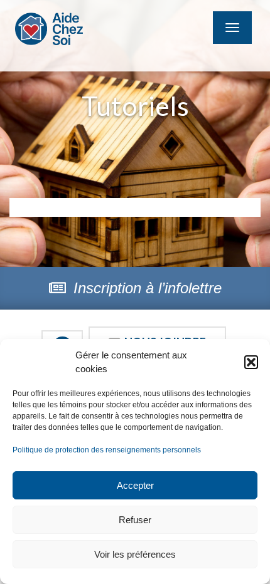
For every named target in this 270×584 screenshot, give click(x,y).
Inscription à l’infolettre (145, 287)
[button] (251, 362)
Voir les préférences (135, 554)
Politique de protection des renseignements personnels (107, 450)
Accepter (135, 485)
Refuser (135, 519)
